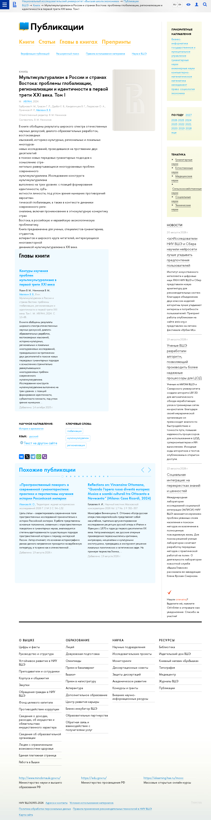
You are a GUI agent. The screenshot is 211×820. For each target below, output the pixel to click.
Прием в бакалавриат (80, 668)
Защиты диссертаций (127, 674)
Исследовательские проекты (132, 654)
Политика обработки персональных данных (45, 809)
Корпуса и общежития (34, 678)
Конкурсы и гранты (125, 688)
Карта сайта (26, 815)
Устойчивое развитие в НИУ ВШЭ (38, 662)
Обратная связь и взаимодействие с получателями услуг (79, 725)
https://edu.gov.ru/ (94, 778)
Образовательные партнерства (87, 715)
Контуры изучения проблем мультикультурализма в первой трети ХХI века (37, 277)
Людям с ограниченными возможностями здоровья (36, 746)
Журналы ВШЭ (168, 681)
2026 (174, 120)
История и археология (31, 428)
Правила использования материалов (105, 53)
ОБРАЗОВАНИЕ (78, 640)
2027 (189, 115)
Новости (174, 225)
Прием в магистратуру (81, 681)
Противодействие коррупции (39, 709)
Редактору (196, 802)
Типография (167, 668)
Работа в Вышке (29, 762)
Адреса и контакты (57, 803)
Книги (26, 41)
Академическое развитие (130, 681)
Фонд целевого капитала (36, 702)
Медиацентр (167, 674)
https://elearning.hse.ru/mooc (163, 778)
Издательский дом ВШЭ (175, 654)
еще (174, 132)
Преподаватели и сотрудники (39, 671)
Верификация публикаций (35, 53)
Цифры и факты (29, 647)
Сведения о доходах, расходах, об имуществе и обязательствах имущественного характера (37, 721)
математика (178, 80)
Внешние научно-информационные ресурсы (130, 697)
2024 (188, 120)
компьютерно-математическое (181, 74)
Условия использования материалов (92, 803)
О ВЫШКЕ (27, 640)
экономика (178, 93)
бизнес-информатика (179, 41)
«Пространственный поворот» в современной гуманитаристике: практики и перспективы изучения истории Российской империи (46, 491)
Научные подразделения (129, 647)
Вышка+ (71, 674)
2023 (174, 124)
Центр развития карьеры (82, 702)
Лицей (70, 647)
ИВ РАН (27, 101)
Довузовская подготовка (83, 654)
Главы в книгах (79, 41)
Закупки (24, 685)
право (175, 89)
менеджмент (179, 84)
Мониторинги (122, 661)
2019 (182, 128)
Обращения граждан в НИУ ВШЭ (37, 694)
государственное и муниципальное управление (183, 51)
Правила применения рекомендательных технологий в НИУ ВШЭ (112, 809)
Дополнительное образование (86, 695)
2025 (181, 120)
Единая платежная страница (37, 755)
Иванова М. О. (27, 504)
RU (174, 4)
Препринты (116, 41)
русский (33, 436)
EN (179, 4)
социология (187, 89)
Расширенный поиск (67, 53)
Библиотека (167, 647)
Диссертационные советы (130, 668)
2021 (188, 124)
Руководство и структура (36, 654)
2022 (181, 124)
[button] (62, 476)
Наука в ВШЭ (139, 53)
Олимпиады (73, 661)
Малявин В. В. (43, 110)
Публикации (57, 26)
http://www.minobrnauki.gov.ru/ (40, 778)
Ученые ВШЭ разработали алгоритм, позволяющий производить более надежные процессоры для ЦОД (184, 361)
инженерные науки (183, 68)
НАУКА (118, 640)
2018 (189, 128)
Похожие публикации (47, 469)
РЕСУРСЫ (167, 640)
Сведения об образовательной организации (40, 736)
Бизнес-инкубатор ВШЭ (81, 708)
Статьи (47, 41)
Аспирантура (74, 688)
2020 (174, 128)
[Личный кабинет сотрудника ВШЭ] (196, 4)
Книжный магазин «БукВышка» (179, 661)
